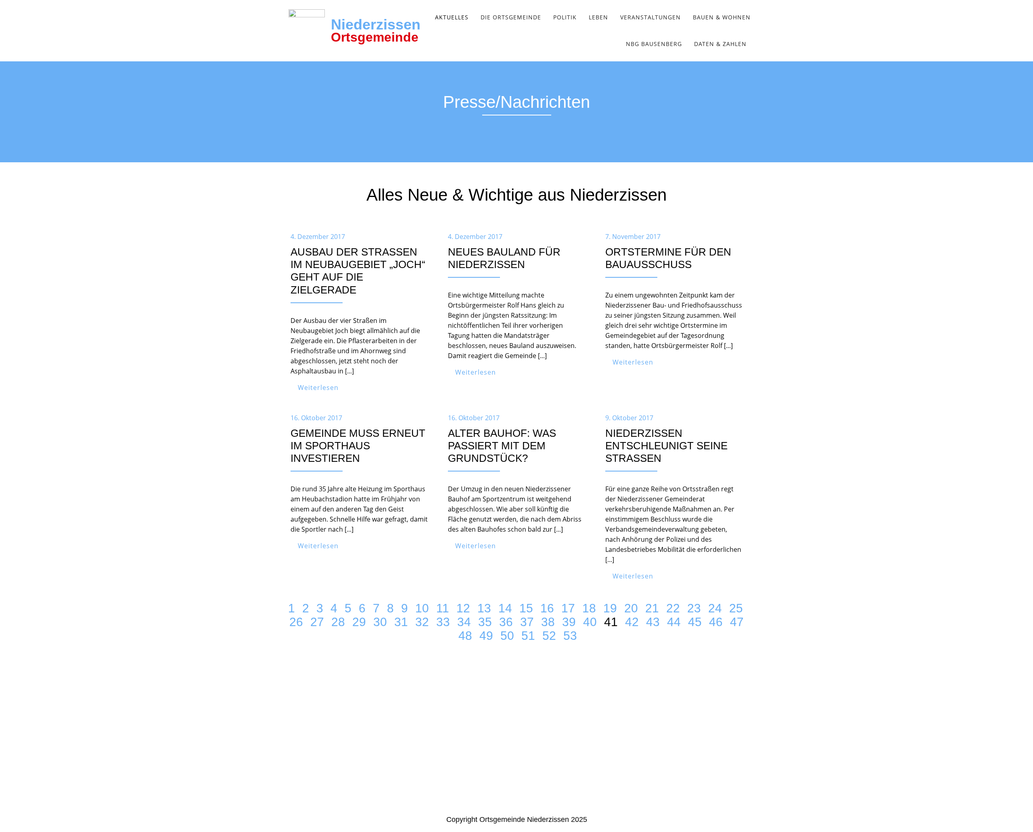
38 (548, 622)
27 (317, 622)
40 (590, 622)
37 (527, 622)
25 (736, 608)
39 (569, 622)
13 (484, 608)
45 (695, 622)
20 (631, 608)
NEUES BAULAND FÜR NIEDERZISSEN (504, 258)
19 (610, 608)
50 (507, 635)
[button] (454, 17)
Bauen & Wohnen (722, 17)
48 (465, 635)
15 (526, 608)
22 (673, 608)
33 (443, 622)
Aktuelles (451, 17)
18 (589, 608)
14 (505, 608)
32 (422, 622)
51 (528, 635)
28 (338, 622)
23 (694, 608)
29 (359, 622)
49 (486, 635)
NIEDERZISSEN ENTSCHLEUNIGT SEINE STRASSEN (666, 445)
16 (547, 608)
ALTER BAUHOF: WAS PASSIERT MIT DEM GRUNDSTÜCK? (502, 445)
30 (380, 622)
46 (716, 622)
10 (422, 608)
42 (632, 622)
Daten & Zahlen (720, 44)
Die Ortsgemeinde (511, 17)
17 (568, 608)
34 (464, 622)
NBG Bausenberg (654, 44)
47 (737, 622)
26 (296, 622)
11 (442, 608)
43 (653, 622)
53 (570, 635)
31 (401, 622)
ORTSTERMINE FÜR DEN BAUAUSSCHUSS (668, 258)
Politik (565, 17)
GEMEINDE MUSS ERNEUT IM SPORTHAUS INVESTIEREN (358, 445)
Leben (598, 17)
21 (652, 608)
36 (506, 622)
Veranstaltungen (650, 17)
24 (715, 608)
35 (485, 622)
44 (674, 622)
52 (549, 635)
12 (463, 608)
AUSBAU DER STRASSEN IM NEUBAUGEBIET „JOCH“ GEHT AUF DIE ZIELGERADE (358, 271)
